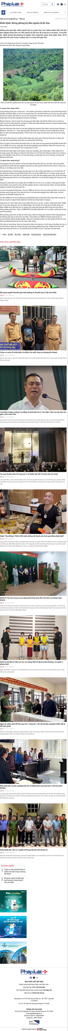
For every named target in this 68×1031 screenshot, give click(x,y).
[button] (65, 4)
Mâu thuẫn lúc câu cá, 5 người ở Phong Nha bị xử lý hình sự (23, 850)
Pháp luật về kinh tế (32, 12)
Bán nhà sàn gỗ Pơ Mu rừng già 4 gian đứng (15, 45)
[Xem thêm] (65, 12)
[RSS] (37, 977)
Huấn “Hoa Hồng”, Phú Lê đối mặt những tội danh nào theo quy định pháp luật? (32, 536)
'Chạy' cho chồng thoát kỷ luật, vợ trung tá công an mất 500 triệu (22, 43)
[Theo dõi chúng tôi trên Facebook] (58, 4)
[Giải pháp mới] (41, 1029)
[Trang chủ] (34, 972)
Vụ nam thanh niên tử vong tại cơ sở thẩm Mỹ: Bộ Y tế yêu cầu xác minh (29, 474)
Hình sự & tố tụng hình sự (51, 12)
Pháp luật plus (36, 235)
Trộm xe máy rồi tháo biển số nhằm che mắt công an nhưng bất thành (28, 352)
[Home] (3, 12)
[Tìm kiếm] (52, 4)
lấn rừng (18, 235)
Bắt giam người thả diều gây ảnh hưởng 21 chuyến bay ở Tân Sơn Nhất (28, 292)
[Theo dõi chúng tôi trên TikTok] (61, 4)
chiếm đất (26, 235)
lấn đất (10, 235)
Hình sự (22, 19)
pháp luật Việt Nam (49, 235)
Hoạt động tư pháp (15, 12)
